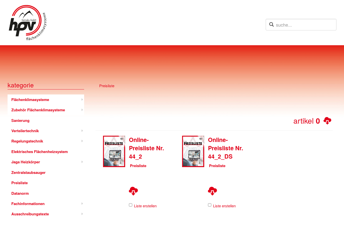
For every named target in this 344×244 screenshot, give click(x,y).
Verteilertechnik (25, 130)
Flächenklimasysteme (30, 99)
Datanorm (20, 193)
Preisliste (19, 182)
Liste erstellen (145, 205)
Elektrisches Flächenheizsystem (39, 151)
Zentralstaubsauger (28, 172)
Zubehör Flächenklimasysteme (38, 110)
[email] (271, 24)
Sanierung (20, 120)
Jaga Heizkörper (25, 162)
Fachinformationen (28, 203)
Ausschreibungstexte (30, 214)
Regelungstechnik (27, 141)
